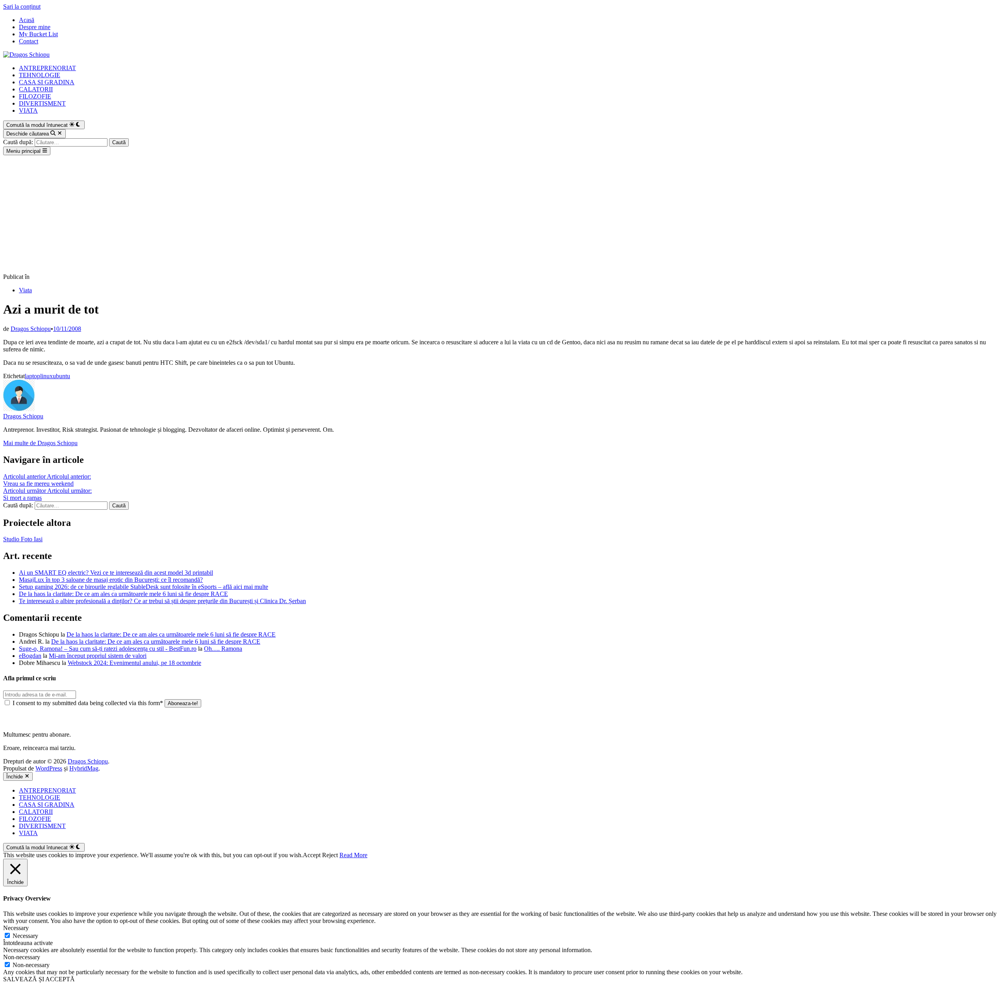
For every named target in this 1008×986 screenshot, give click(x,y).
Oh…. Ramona (223, 648)
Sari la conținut (22, 6)
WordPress (48, 768)
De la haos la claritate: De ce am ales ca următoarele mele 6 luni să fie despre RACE (123, 593)
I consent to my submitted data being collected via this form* (88, 703)
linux (46, 376)
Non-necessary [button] (21, 957)
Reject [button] (330, 855)
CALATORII (36, 89)
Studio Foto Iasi (23, 539)
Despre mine (34, 27)
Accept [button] (312, 855)
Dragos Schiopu (31, 328)
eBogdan (30, 655)
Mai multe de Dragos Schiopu (40, 443)
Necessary (25, 935)
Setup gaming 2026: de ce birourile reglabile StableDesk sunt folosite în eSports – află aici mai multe (143, 586)
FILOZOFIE (35, 96)
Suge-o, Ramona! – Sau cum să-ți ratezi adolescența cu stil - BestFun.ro (107, 648)
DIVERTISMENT (42, 103)
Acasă (26, 20)
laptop (32, 376)
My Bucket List (38, 34)
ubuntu (61, 376)
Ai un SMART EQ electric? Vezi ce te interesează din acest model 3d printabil (116, 572)
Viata (25, 290)
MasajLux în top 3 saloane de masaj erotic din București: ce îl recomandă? (111, 579)
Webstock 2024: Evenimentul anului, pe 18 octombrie (134, 662)
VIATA (28, 110)
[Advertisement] (504, 214)
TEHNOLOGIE (39, 75)
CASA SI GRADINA (46, 82)
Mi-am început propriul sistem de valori (97, 655)
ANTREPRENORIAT (47, 68)
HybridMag (83, 768)
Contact (28, 41)
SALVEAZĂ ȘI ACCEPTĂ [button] (39, 979)
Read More (353, 855)
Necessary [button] (16, 928)
